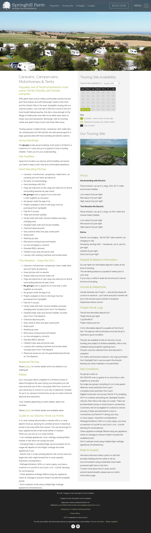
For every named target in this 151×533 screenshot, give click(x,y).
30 (83, 109)
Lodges (91, 5)
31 (88, 109)
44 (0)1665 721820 (65, 505)
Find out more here (97, 521)
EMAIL (28, 366)
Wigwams (54, 5)
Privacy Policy (75, 513)
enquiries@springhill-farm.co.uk (88, 505)
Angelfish (114, 521)
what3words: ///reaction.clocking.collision (75, 509)
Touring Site (67, 5)
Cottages (80, 5)
